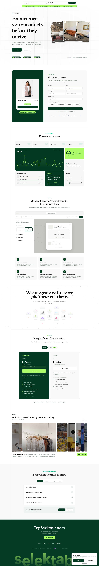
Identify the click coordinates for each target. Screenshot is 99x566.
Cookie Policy (49, 548)
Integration (46, 481)
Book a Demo (65, 368)
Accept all (78, 560)
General (39, 481)
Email (67, 85)
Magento (69, 104)
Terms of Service (41, 548)
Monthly (44, 347)
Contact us (61, 510)
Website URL (68, 91)
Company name (51, 91)
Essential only (90, 560)
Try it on (28, 107)
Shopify (52, 104)
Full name (50, 85)
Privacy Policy (34, 548)
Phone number (51, 96)
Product (39, 543)
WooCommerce (61, 104)
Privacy (59, 481)
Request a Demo (65, 108)
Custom (77, 104)
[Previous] (83, 419)
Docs (32, 3)
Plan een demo (81, 454)
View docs (69, 510)
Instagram (58, 543)
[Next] (86, 419)
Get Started (34, 371)
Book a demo (17, 50)
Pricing (25, 3)
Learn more (84, 563)
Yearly (52, 347)
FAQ (29, 3)
